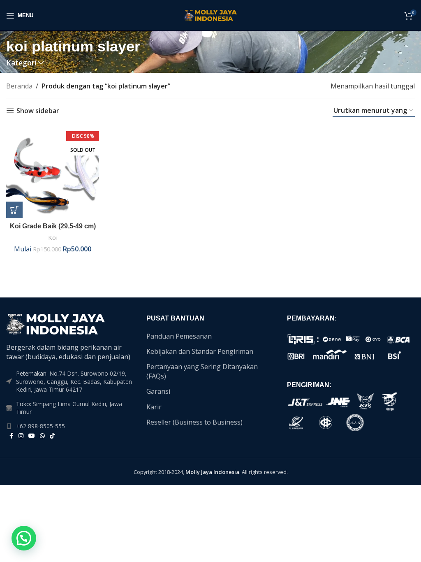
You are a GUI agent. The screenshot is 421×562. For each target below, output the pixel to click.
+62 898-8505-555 (40, 426)
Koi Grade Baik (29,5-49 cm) (53, 226)
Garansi (158, 391)
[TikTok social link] (52, 435)
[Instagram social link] (21, 435)
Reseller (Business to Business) (194, 422)
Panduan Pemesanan (179, 336)
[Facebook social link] (11, 435)
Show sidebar (37, 110)
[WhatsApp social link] (42, 435)
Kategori (21, 63)
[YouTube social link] (31, 435)
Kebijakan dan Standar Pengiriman (199, 351)
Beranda (19, 86)
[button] (24, 538)
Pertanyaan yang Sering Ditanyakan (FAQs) (202, 371)
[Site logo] (210, 14)
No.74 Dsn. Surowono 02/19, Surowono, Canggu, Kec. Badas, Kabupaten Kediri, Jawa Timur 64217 (74, 381)
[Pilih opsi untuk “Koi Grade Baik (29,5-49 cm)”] (14, 210)
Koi (53, 237)
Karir (154, 406)
